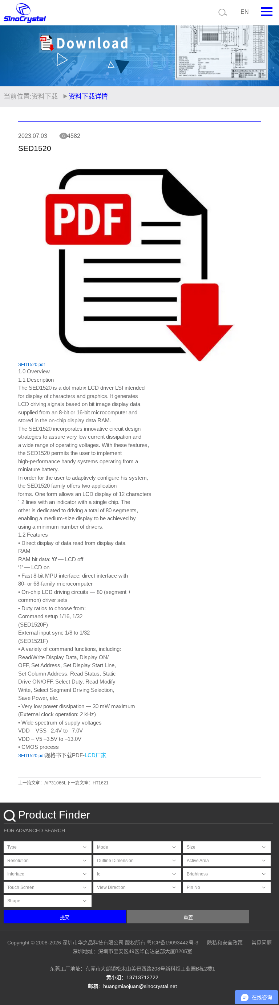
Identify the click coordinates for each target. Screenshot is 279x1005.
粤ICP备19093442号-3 (172, 942)
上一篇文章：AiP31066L (42, 782)
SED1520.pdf (31, 364)
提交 (64, 917)
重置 (188, 917)
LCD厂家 (95, 755)
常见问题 (261, 942)
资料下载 (45, 96)
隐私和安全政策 (225, 942)
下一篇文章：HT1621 (87, 782)
